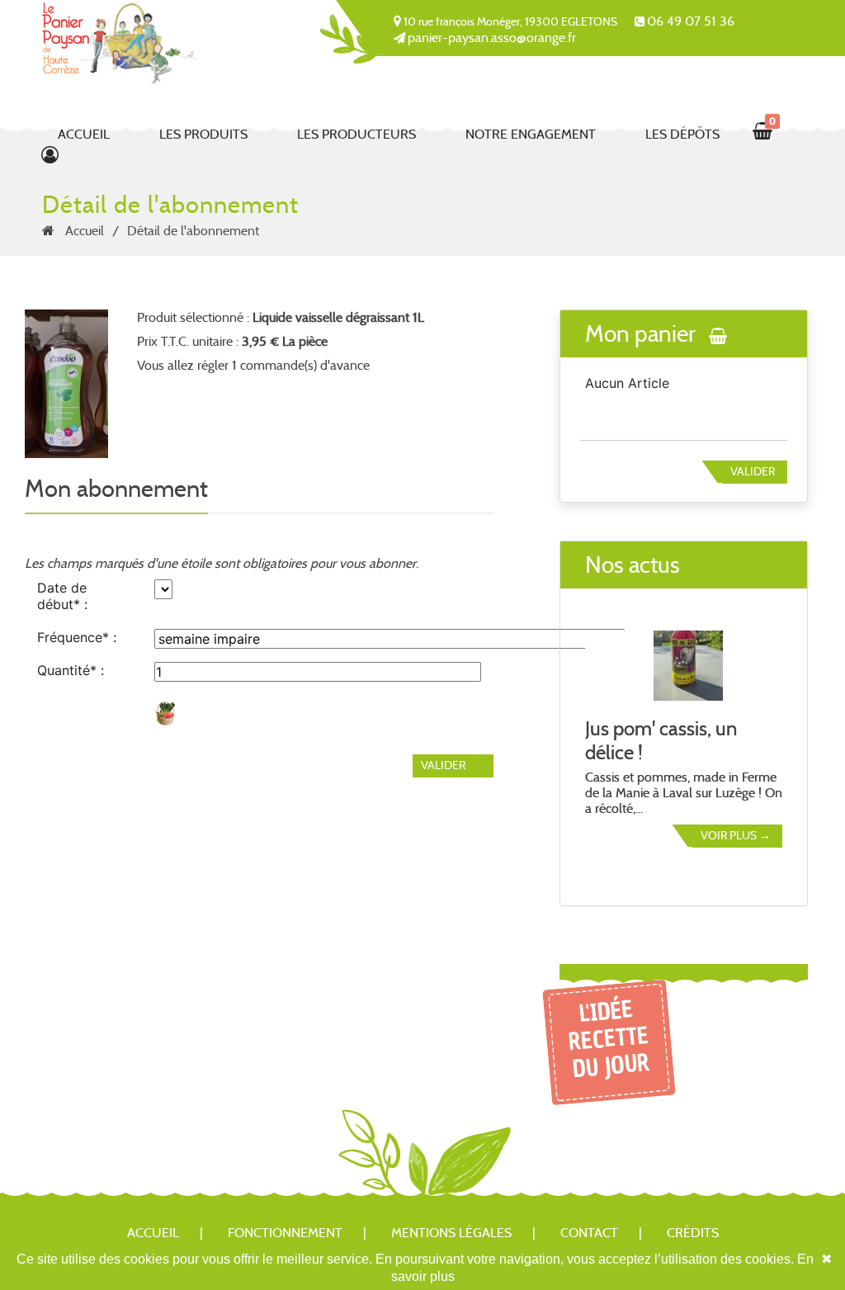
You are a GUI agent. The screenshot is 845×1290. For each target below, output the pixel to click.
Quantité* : (70, 670)
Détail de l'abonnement (193, 231)
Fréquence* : (76, 637)
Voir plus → (736, 835)
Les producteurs (356, 134)
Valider (752, 471)
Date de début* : (62, 595)
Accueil (84, 134)
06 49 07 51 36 (690, 21)
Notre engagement (530, 134)
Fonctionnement (285, 1232)
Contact (589, 1232)
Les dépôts (682, 134)
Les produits (203, 134)
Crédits (693, 1232)
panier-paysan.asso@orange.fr (492, 37)
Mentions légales (451, 1232)
